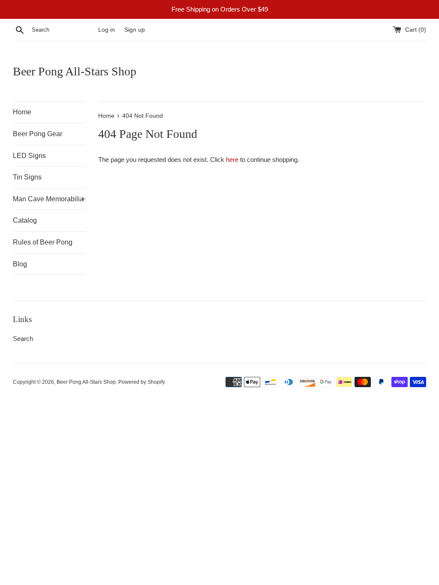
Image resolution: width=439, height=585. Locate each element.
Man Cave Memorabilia (49, 199)
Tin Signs (27, 177)
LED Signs (29, 155)
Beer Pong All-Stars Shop (74, 71)
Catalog (25, 220)
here (232, 159)
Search (23, 338)
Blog (20, 264)
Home (22, 112)
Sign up (134, 30)
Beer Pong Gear (37, 133)
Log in (106, 30)
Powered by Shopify (141, 382)
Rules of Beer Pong (42, 242)
